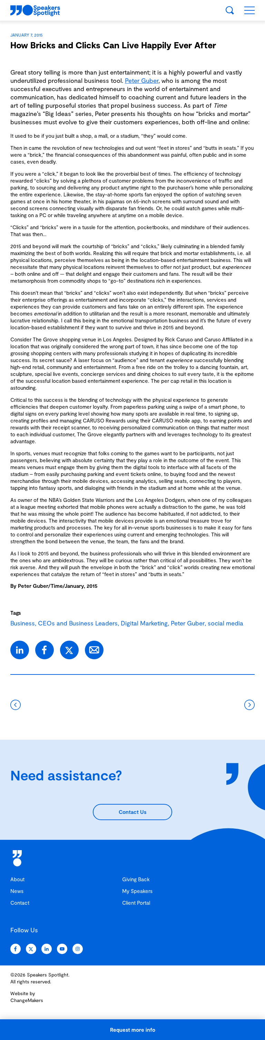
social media (225, 623)
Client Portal (136, 903)
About (17, 879)
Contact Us (132, 812)
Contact (19, 903)
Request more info (132, 1030)
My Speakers (137, 891)
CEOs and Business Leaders (78, 623)
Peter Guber (141, 80)
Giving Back (136, 879)
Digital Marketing (144, 623)
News (16, 891)
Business (22, 623)
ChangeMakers (26, 1000)
